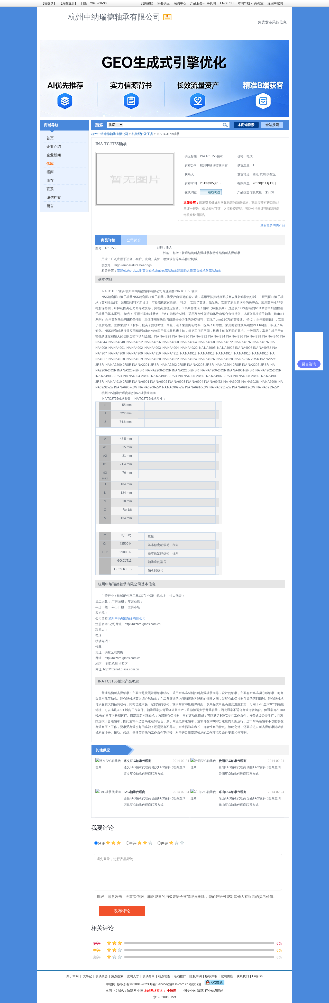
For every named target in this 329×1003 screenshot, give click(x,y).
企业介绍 (54, 146)
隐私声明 (195, 976)
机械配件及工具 (142, 134)
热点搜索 (117, 976)
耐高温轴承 (213, 270)
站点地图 (164, 976)
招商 (50, 172)
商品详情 (108, 240)
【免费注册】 (68, 3)
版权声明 (211, 976)
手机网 (211, 3)
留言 (50, 206)
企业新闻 (54, 155)
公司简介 (134, 240)
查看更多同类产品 (272, 225)
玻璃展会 (101, 976)
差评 (165, 843)
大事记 (87, 976)
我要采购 (147, 3)
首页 (50, 138)
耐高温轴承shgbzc (152, 270)
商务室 (258, 3)
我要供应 (163, 3)
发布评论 (122, 911)
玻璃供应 (227, 976)
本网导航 (244, 3)
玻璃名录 (148, 976)
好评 (102, 843)
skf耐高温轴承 (196, 270)
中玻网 (110, 984)
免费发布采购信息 (272, 22)
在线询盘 (214, 192)
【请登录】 (49, 3)
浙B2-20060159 (164, 997)
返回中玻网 (275, 3)
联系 (50, 189)
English (257, 976)
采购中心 (180, 3)
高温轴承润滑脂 (175, 270)
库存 (50, 180)
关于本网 (72, 976)
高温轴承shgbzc (128, 270)
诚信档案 (54, 197)
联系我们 (242, 976)
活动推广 (180, 976)
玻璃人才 (133, 976)
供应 (50, 163)
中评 (133, 843)
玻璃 (200, 990)
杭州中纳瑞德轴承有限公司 (109, 134)
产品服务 (196, 3)
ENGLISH (227, 3)
